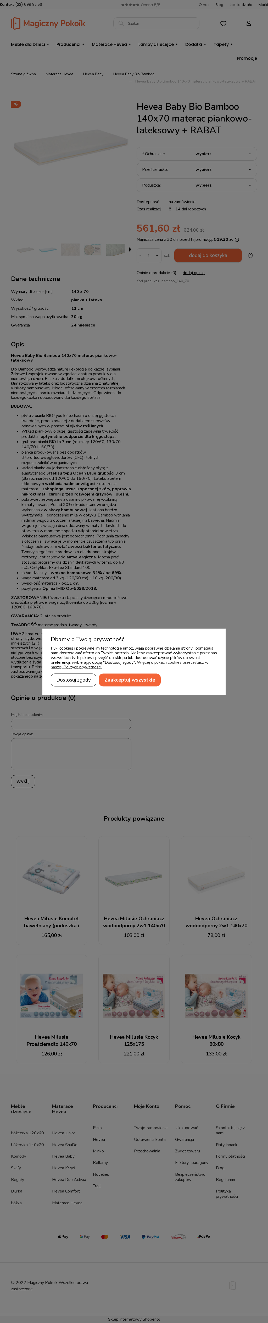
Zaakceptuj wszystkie (129, 679)
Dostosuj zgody (73, 679)
